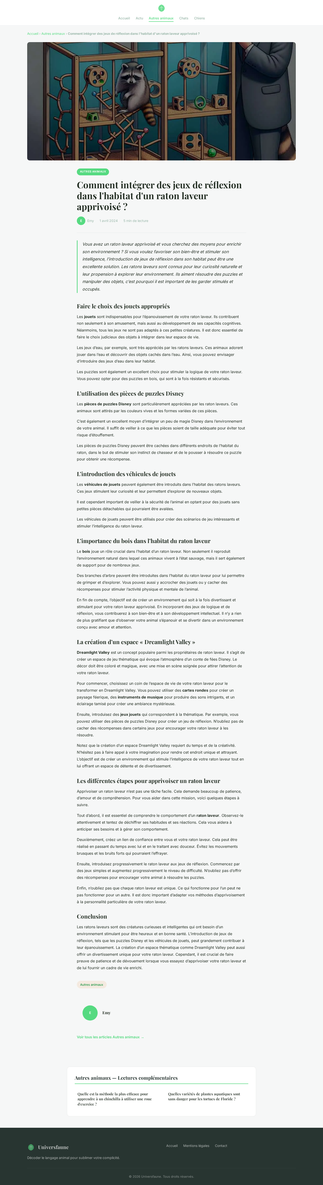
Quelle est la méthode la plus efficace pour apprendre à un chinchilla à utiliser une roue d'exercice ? (115, 1099)
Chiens (199, 18)
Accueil (124, 18)
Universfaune (53, 1147)
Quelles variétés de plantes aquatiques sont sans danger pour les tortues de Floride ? (204, 1096)
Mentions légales (196, 1146)
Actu (139, 18)
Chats (183, 18)
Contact (221, 1146)
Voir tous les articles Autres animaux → (110, 1037)
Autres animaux (161, 18)
